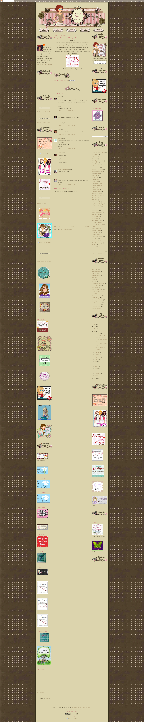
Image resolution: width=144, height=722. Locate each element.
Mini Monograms (96, 216)
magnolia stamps (96, 308)
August (97, 359)
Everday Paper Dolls (97, 183)
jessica (59, 129)
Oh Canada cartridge (97, 222)
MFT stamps (95, 287)
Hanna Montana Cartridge (98, 195)
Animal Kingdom (96, 156)
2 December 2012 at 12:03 (66, 125)
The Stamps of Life (96, 306)
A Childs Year (95, 154)
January (97, 375)
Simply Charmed (96, 232)
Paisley (93, 226)
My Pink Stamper (96, 293)
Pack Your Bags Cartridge (98, 224)
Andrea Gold (82, 709)
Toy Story (94, 245)
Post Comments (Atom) (66, 229)
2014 (95, 326)
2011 (95, 378)
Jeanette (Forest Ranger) (63, 169)
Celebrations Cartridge (97, 171)
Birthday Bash (95, 163)
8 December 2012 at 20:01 (66, 184)
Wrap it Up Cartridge (97, 253)
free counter (72, 720)
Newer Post (57, 226)
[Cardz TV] (44, 297)
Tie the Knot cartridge (97, 242)
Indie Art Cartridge (96, 202)
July (96, 361)
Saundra (60, 178)
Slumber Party (95, 234)
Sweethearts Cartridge (97, 240)
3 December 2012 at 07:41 (66, 174)
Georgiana (60, 152)
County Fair (95, 175)
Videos (38, 690)
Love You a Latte (96, 214)
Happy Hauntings (96, 197)
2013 (95, 329)
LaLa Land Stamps (96, 285)
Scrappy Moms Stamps (97, 300)
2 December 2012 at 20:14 (66, 165)
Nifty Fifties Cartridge (97, 220)
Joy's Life (94, 281)
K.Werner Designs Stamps (98, 283)
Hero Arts (94, 277)
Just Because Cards (96, 206)
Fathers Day (95, 187)
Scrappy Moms (62, 45)
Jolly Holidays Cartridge (97, 204)
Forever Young (95, 189)
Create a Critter (95, 177)
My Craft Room (40, 692)
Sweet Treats (95, 238)
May (96, 366)
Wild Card (94, 247)
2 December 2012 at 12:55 (66, 134)
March (96, 371)
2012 (95, 331)
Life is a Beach (95, 210)
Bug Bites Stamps (96, 271)
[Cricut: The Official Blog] (44, 242)
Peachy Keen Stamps (97, 295)
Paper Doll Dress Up (97, 228)
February (97, 373)
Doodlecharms (95, 179)
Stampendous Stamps (97, 302)
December (97, 333)
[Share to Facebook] (74, 80)
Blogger (47, 698)
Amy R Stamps (95, 269)
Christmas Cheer (96, 173)
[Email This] (69, 80)
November (97, 352)
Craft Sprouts (95, 273)
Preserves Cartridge (96, 230)
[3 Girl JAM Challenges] (44, 174)
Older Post (87, 226)
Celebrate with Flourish (97, 169)
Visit (43, 111)
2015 (95, 324)
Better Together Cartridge (98, 161)
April (96, 368)
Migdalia (60, 138)
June (96, 364)
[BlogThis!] (71, 80)
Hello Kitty (94, 199)
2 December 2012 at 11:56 (66, 110)
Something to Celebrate (97, 236)
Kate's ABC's (95, 208)
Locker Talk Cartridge (97, 212)
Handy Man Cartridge (97, 193)
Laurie (59, 96)
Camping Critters (96, 167)
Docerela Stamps (96, 275)
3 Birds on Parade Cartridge (98, 152)
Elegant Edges (95, 181)
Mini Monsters (95, 218)
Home (72, 226)
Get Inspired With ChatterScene (83, 706)
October (97, 354)
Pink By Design (95, 298)
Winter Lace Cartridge (97, 249)
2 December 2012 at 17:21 (66, 148)
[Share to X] (72, 80)
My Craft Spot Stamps (97, 289)
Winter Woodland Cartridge (98, 251)
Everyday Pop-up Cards (97, 185)
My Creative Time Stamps (98, 291)
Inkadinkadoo (95, 279)
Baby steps (94, 159)
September (97, 357)
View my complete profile (44, 64)
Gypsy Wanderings (96, 191)
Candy (47, 45)
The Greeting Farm (96, 304)
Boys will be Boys (96, 165)
